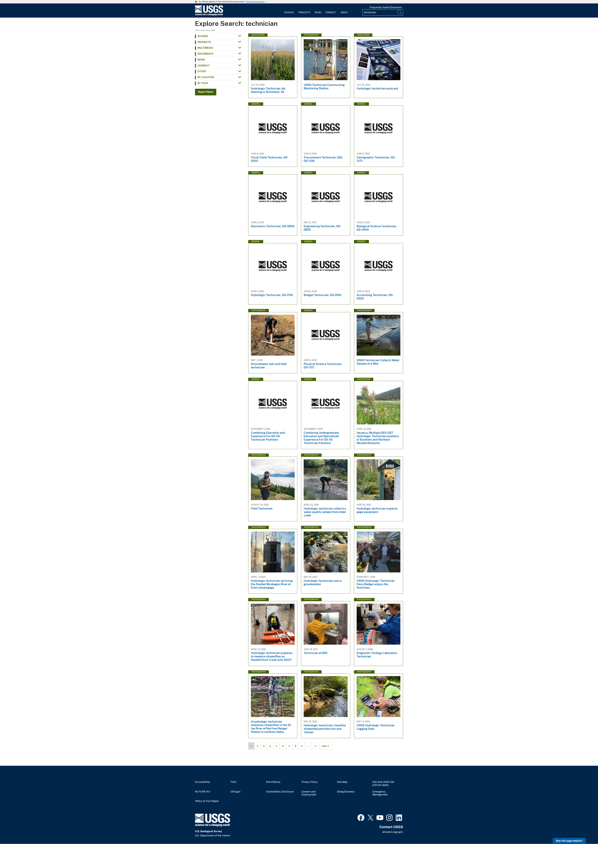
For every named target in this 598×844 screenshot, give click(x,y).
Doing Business (346, 791)
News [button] (201, 59)
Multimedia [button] (205, 47)
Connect (330, 12)
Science (289, 12)
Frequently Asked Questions (386, 7)
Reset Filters (205, 91)
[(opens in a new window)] (361, 817)
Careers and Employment (308, 793)
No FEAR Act (202, 791)
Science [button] (202, 36)
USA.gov (235, 791)
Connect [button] (203, 65)
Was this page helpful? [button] (569, 840)
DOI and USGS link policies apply (383, 783)
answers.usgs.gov (392, 831)
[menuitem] (289, 10)
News (318, 12)
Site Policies (273, 782)
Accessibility (202, 782)
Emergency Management (380, 793)
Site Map (342, 782)
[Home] (209, 15)
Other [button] (201, 71)
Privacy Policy (309, 782)
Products (304, 12)
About (344, 12)
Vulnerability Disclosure (280, 791)
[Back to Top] (587, 833)
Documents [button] (205, 53)
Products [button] (204, 42)
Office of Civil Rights (207, 801)
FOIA (233, 782)
